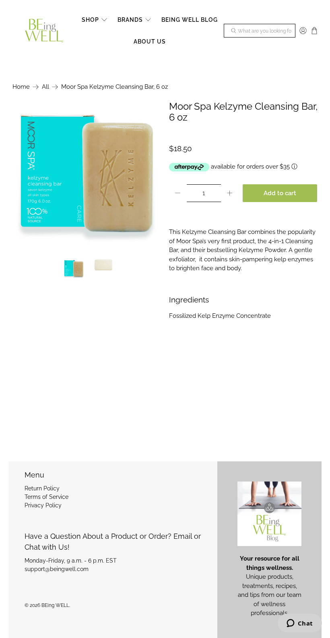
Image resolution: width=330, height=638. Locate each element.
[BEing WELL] (44, 31)
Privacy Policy (43, 505)
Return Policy (42, 488)
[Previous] (25, 175)
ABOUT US (150, 41)
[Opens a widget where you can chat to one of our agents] (299, 624)
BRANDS (130, 20)
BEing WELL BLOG (189, 20)
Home (21, 87)
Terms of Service (46, 497)
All (45, 87)
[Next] (148, 175)
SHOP (90, 20)
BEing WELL (55, 605)
